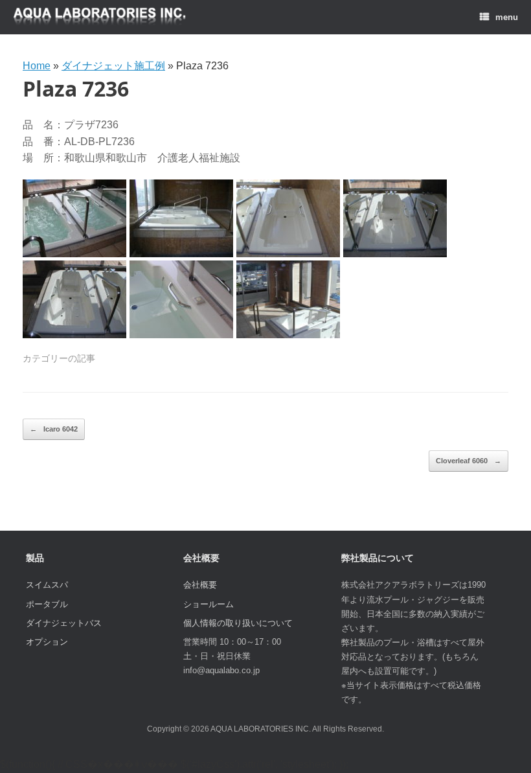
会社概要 (200, 585)
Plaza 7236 (76, 88)
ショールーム (208, 604)
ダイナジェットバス (64, 623)
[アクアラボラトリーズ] (99, 17)
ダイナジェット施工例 (113, 65)
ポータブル (47, 604)
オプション (47, 642)
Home (37, 65)
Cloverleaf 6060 (468, 461)
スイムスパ (47, 585)
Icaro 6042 (54, 429)
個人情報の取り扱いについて (238, 623)
